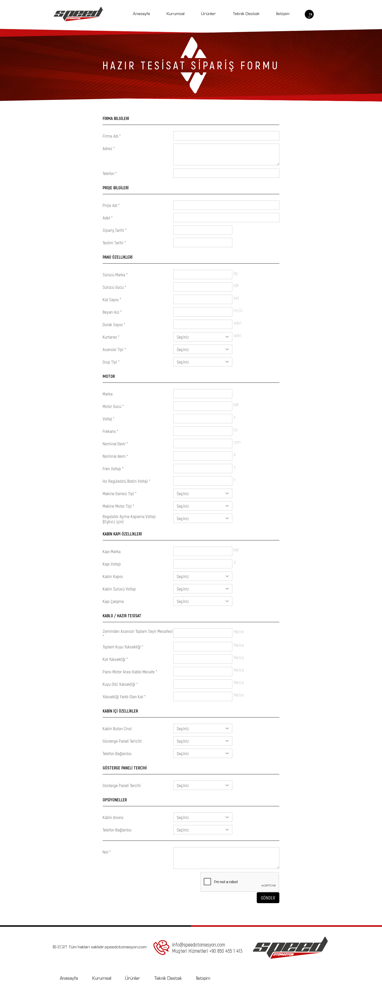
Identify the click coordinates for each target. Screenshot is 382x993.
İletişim (282, 14)
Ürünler (208, 14)
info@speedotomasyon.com (198, 944)
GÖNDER (268, 898)
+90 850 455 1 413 (225, 951)
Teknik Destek (246, 14)
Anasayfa (141, 14)
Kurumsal (176, 14)
